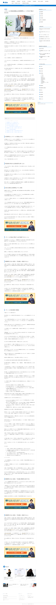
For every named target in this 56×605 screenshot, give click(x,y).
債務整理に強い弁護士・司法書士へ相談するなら (14, 127)
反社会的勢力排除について (22, 600)
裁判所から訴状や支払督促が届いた (45, 41)
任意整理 (18, 1)
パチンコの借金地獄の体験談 (11, 129)
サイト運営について (21, 595)
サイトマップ (6, 599)
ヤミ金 (42, 74)
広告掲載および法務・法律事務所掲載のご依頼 (31, 597)
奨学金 (42, 80)
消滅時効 (41, 94)
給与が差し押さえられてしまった (45, 32)
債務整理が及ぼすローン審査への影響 (45, 57)
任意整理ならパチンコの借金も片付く (12, 122)
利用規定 (5, 597)
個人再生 (23, 1)
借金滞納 (46, 1)
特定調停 (34, 1)
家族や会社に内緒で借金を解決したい (45, 29)
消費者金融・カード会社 (44, 82)
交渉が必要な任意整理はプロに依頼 (12, 125)
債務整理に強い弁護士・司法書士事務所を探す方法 (15, 130)
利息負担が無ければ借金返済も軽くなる (13, 123)
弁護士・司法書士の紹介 (16, 3)
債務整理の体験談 (25, 3)
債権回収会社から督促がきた (44, 36)
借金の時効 (42, 48)
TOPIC (41, 66)
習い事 (42, 83)
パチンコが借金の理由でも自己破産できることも (14, 126)
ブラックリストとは (43, 59)
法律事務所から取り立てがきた (45, 38)
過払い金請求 (40, 1)
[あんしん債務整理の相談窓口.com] (5, 3)
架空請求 (41, 92)
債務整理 (13, 1)
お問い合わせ (29, 595)
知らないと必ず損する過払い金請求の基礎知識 (45, 54)
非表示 (8, 118)
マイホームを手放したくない (44, 34)
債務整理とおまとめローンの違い (45, 51)
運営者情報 (6, 595)
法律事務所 (42, 81)
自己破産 (29, 1)
